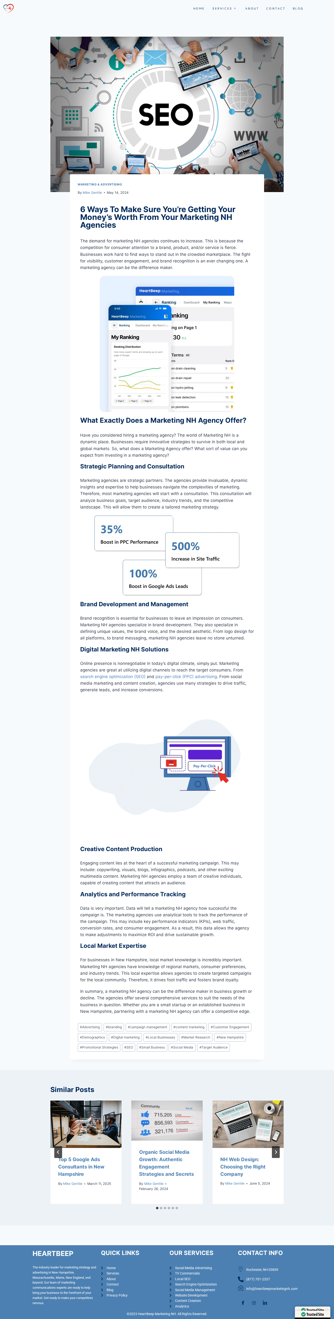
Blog (298, 8)
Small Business (152, 1047)
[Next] (276, 1152)
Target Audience (214, 1047)
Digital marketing (125, 1037)
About (252, 8)
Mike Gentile (92, 193)
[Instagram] (253, 1303)
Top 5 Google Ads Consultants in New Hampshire (81, 1167)
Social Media (182, 1047)
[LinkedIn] (264, 1303)
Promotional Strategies (99, 1047)
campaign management (147, 1027)
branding (114, 1027)
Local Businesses (160, 1037)
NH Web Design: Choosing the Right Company (243, 1167)
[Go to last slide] (58, 1152)
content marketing (188, 1027)
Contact (275, 8)
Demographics (92, 1037)
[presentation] (86, 1124)
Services (222, 8)
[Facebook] (242, 1303)
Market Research (195, 1037)
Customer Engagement (230, 1027)
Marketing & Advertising (100, 184)
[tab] (157, 1208)
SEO (128, 1047)
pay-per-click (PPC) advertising (185, 676)
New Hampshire (230, 1037)
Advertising (90, 1027)
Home (199, 8)
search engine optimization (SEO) (112, 676)
